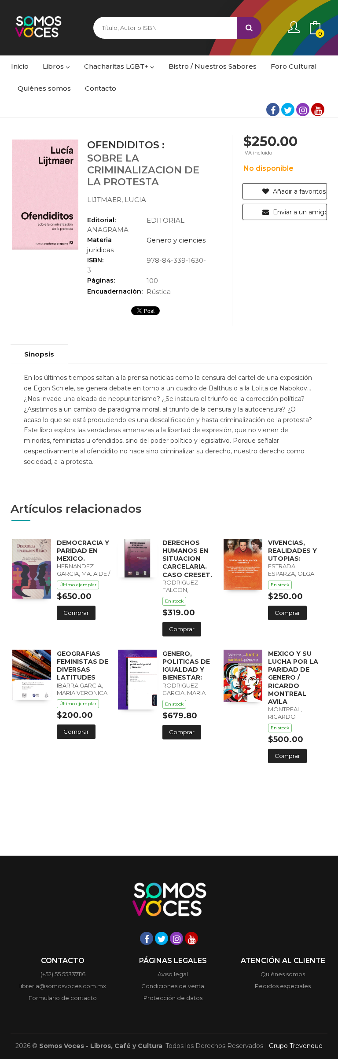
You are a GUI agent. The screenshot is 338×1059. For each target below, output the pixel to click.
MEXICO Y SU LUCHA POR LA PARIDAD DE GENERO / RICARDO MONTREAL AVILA (293, 678)
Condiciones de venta (172, 985)
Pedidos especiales (283, 985)
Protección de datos (172, 997)
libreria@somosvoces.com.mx (62, 985)
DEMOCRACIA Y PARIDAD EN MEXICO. (83, 551)
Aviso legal (173, 974)
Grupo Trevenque (296, 1046)
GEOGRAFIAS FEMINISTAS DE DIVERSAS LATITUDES (82, 666)
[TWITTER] (287, 109)
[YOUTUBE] (317, 109)
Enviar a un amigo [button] (299, 212)
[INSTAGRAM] (302, 109)
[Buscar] (249, 28)
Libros (54, 66)
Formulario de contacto (63, 997)
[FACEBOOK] (272, 109)
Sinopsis (39, 354)
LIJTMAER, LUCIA (116, 199)
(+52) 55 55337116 (62, 974)
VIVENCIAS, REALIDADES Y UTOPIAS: (292, 551)
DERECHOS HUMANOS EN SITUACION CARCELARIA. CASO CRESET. (187, 559)
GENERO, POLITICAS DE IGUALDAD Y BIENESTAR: (186, 666)
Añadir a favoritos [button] (298, 191)
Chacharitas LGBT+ (117, 66)
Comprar (76, 612)
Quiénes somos (283, 974)
